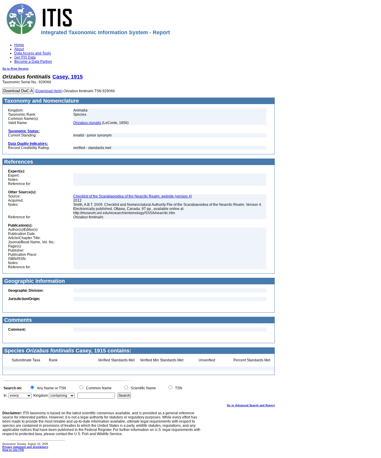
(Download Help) (49, 91)
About (19, 49)
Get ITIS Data (25, 57)
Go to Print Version (15, 68)
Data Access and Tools (32, 53)
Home (19, 45)
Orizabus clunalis (87, 123)
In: (5, 395)
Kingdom (40, 395)
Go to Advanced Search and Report (251, 405)
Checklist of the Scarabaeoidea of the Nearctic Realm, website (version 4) (132, 196)
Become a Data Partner (33, 61)
